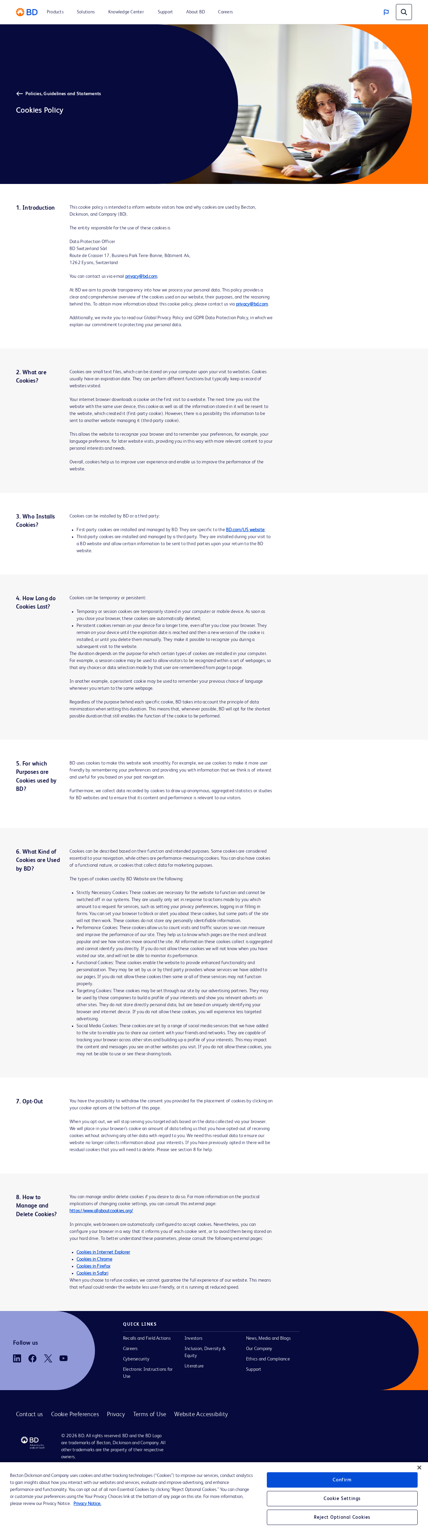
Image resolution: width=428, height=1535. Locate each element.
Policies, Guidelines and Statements (63, 93)
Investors (193, 1338)
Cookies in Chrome (94, 1259)
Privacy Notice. (87, 1503)
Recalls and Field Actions (147, 1338)
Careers (130, 1348)
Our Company (259, 1348)
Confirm (342, 1480)
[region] (214, 1498)
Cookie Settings (342, 1498)
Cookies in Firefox (93, 1266)
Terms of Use (150, 1414)
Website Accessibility (201, 1414)
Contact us (29, 1414)
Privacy (116, 1414)
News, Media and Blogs (268, 1338)
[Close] (419, 1468)
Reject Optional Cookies (342, 1517)
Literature (194, 1366)
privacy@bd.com (141, 276)
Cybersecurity (136, 1359)
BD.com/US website (245, 529)
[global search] (404, 12)
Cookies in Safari (92, 1273)
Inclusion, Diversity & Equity (205, 1352)
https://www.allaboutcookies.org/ (101, 1211)
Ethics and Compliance (268, 1359)
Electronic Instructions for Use (148, 1373)
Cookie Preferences (75, 1414)
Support (253, 1369)
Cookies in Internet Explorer (103, 1252)
